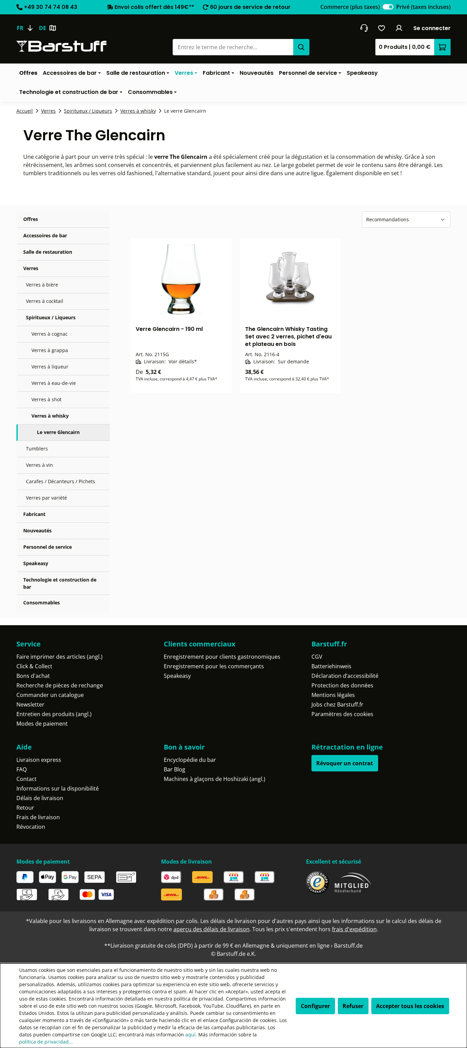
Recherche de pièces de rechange (59, 685)
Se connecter (432, 28)
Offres (30, 219)
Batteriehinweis (331, 666)
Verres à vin (39, 465)
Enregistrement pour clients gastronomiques (222, 656)
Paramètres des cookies (342, 714)
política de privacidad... (46, 1041)
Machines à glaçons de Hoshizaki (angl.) (214, 779)
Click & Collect (34, 666)
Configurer (315, 1006)
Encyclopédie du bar (190, 760)
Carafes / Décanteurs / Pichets (60, 481)
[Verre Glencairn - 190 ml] (181, 279)
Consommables (41, 602)
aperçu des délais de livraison (211, 929)
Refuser (353, 1006)
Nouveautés (37, 530)
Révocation (30, 826)
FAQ (21, 769)
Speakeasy (35, 563)
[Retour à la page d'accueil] (61, 46)
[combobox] (233, 47)
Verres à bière (42, 284)
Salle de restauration (47, 252)
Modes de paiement (42, 723)
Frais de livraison (38, 817)
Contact (26, 779)
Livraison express (38, 760)
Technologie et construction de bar (59, 583)
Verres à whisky (50, 416)
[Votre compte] (399, 28)
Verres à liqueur (49, 366)
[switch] (388, 7)
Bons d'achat (33, 676)
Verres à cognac (49, 334)
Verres (30, 268)
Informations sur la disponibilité (57, 788)
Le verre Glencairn (58, 432)
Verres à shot (46, 399)
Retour (25, 807)
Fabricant (34, 514)
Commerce (350, 7)
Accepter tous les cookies (410, 1006)
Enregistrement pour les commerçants (214, 666)
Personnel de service (47, 547)
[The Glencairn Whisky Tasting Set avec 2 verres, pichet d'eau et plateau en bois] (290, 279)
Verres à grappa (49, 350)
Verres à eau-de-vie (53, 383)
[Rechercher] (301, 47)
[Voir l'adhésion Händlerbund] (353, 882)
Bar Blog (174, 769)
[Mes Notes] (381, 28)
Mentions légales (333, 695)
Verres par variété (46, 497)
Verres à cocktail (44, 301)
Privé (423, 7)
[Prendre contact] (364, 28)
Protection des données (342, 685)
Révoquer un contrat (344, 763)
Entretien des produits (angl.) (54, 714)
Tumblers (37, 448)
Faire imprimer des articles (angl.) (59, 656)
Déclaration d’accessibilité (344, 676)
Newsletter (30, 704)
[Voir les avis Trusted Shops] (317, 882)
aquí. (191, 1034)
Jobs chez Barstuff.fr (337, 704)
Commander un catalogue (50, 695)
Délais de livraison (39, 798)
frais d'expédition (354, 929)
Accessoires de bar (45, 235)
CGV (316, 656)
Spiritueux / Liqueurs (51, 317)
